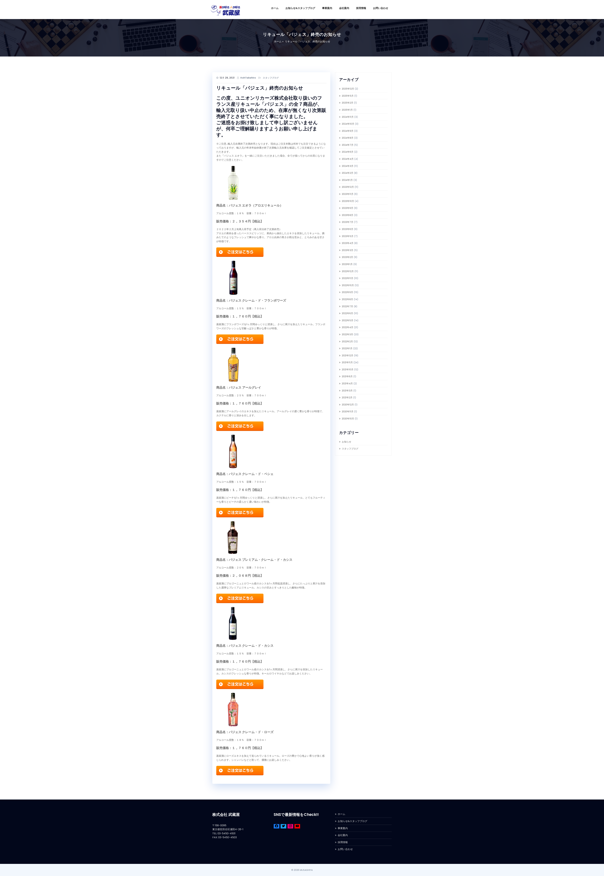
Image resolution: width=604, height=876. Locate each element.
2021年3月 (347, 390)
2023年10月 (348, 201)
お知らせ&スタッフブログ (300, 8)
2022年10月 (348, 285)
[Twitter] (283, 826)
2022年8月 (347, 299)
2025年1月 (347, 109)
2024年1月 (347, 180)
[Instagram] (290, 826)
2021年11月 (347, 362)
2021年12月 (347, 355)
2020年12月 (348, 404)
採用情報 (361, 8)
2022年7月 (347, 306)
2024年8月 (347, 137)
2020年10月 (348, 418)
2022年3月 (347, 334)
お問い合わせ (380, 8)
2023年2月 (347, 257)
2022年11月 (347, 278)
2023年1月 (347, 264)
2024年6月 (347, 151)
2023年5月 (347, 236)
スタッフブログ (271, 77)
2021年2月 (347, 397)
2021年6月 (347, 376)
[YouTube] (297, 826)
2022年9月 (347, 292)
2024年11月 (348, 117)
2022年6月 (347, 313)
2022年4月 (347, 327)
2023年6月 (347, 229)
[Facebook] (276, 826)
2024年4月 (348, 159)
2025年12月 (348, 88)
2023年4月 (347, 243)
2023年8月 (347, 215)
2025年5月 (348, 95)
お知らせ (346, 441)
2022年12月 (348, 271)
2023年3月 (347, 250)
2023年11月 (347, 194)
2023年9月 (347, 208)
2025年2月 (347, 102)
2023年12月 (348, 187)
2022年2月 (347, 341)
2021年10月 (347, 369)
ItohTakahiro (248, 77)
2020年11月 (347, 411)
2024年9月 (347, 131)
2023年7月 (347, 222)
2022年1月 (347, 348)
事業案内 (327, 8)
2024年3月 (347, 166)
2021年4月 (347, 383)
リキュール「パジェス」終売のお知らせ (307, 41)
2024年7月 (347, 145)
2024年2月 (347, 173)
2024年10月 (348, 123)
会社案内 (344, 8)
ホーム (275, 8)
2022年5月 (347, 320)
